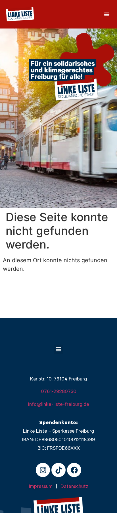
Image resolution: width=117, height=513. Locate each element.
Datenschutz (74, 487)
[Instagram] (43, 470)
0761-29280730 (58, 392)
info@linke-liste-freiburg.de (58, 405)
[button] (107, 14)
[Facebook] (74, 470)
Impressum (42, 487)
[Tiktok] (58, 470)
